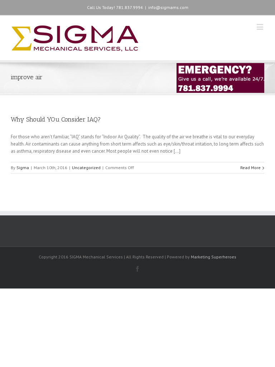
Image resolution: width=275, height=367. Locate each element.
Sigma (22, 167)
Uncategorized (86, 167)
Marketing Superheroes (213, 256)
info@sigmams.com (168, 7)
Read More (250, 167)
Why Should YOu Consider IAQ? (56, 119)
